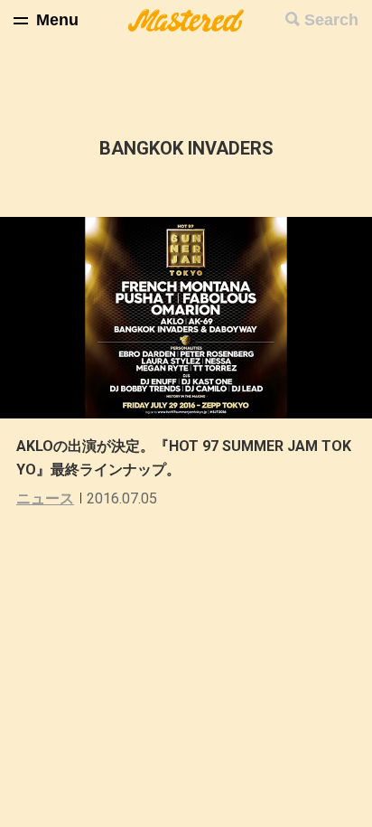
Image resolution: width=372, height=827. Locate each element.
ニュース (45, 498)
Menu (57, 20)
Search (331, 20)
